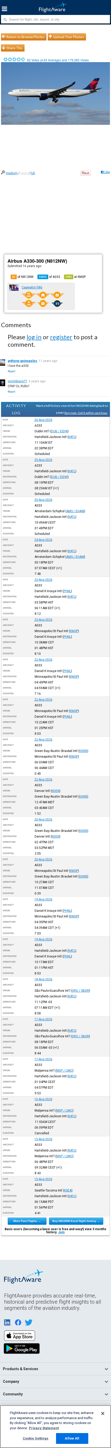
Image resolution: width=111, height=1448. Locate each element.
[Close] (102, 1413)
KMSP (74, 631)
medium (12, 173)
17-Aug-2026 (43, 1019)
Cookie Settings (36, 1438)
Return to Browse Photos (25, 37)
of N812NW (23, 277)
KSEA (68, 1190)
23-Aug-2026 (43, 580)
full (32, 173)
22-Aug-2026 (43, 659)
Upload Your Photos (68, 37)
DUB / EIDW (59, 431)
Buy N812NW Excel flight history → (76, 1220)
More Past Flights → (27, 1220)
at (76, 277)
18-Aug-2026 (43, 979)
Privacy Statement (44, 1428)
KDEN (55, 791)
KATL (71, 437)
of (49, 277)
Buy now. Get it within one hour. (86, 413)
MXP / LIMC (64, 1070)
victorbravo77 (17, 381)
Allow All (72, 1438)
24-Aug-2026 (43, 540)
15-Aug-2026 (43, 1139)
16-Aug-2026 (43, 1099)
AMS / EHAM (75, 511)
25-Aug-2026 (43, 460)
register (61, 337)
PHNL (67, 591)
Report (11, 371)
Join (61, 1232)
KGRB (83, 751)
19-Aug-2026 (43, 899)
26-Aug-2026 (43, 420)
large (24, 173)
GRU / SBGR (80, 990)
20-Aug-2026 (43, 819)
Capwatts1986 (32, 287)
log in (34, 337)
